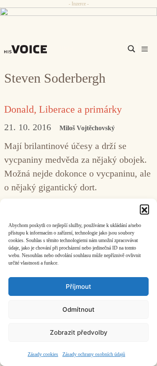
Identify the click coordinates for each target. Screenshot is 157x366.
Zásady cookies (43, 354)
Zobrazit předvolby (79, 332)
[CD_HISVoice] (78, 15)
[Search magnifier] (131, 49)
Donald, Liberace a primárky (63, 109)
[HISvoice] (27, 49)
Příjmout (78, 286)
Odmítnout (78, 309)
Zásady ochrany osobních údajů (93, 354)
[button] (144, 209)
